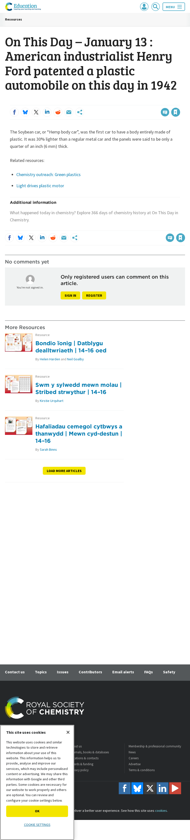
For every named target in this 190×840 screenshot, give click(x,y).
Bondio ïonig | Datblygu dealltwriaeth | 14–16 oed (70, 347)
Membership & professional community (155, 746)
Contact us (15, 671)
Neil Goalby (75, 359)
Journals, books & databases (89, 752)
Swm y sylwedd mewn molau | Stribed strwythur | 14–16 (78, 388)
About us (76, 746)
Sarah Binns (48, 449)
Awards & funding (81, 764)
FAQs (148, 671)
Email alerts (123, 671)
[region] (37, 782)
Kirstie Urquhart (51, 400)
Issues (63, 671)
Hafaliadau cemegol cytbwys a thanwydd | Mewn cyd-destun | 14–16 (78, 433)
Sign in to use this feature (156, 102)
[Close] (68, 732)
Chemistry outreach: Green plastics (48, 174)
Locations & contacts (84, 758)
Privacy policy (79, 770)
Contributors (90, 671)
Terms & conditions (142, 770)
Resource (42, 335)
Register (94, 295)
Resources (13, 19)
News (132, 752)
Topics (41, 671)
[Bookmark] (175, 112)
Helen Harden (50, 359)
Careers (134, 758)
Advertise (135, 764)
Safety (169, 671)
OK (37, 811)
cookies (161, 810)
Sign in (70, 295)
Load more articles (64, 471)
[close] (179, 102)
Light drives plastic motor (40, 185)
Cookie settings (37, 824)
